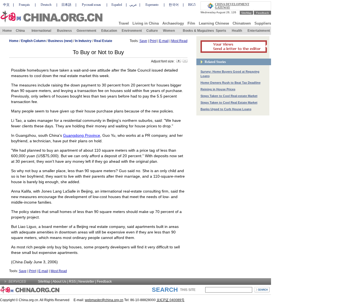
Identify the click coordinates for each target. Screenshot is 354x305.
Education (109, 31)
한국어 (174, 5)
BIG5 (192, 5)
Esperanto (151, 5)
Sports (221, 31)
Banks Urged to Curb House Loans (226, 109)
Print (153, 41)
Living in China (145, 23)
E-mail (164, 41)
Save (143, 41)
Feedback (262, 12)
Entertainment (259, 31)
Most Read (179, 41)
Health (237, 31)
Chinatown (242, 23)
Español (116, 5)
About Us (59, 281)
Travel (124, 23)
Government (86, 31)
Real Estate (103, 41)
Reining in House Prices (218, 89)
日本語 (66, 5)
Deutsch (46, 5)
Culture (152, 31)
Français (24, 5)
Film (191, 23)
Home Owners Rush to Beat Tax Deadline (231, 82)
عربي (133, 5)
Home (7, 31)
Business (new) (60, 41)
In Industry (83, 41)
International (41, 31)
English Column (33, 41)
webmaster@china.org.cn (104, 300)
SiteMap (246, 12)
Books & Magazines (198, 31)
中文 (6, 5)
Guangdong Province (81, 135)
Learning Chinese (214, 23)
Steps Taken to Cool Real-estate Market (229, 96)
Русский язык (91, 5)
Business (64, 31)
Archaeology (173, 23)
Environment (132, 31)
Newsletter (86, 281)
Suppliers (262, 23)
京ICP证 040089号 (170, 300)
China (20, 31)
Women (169, 31)
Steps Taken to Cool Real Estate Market (229, 102)
